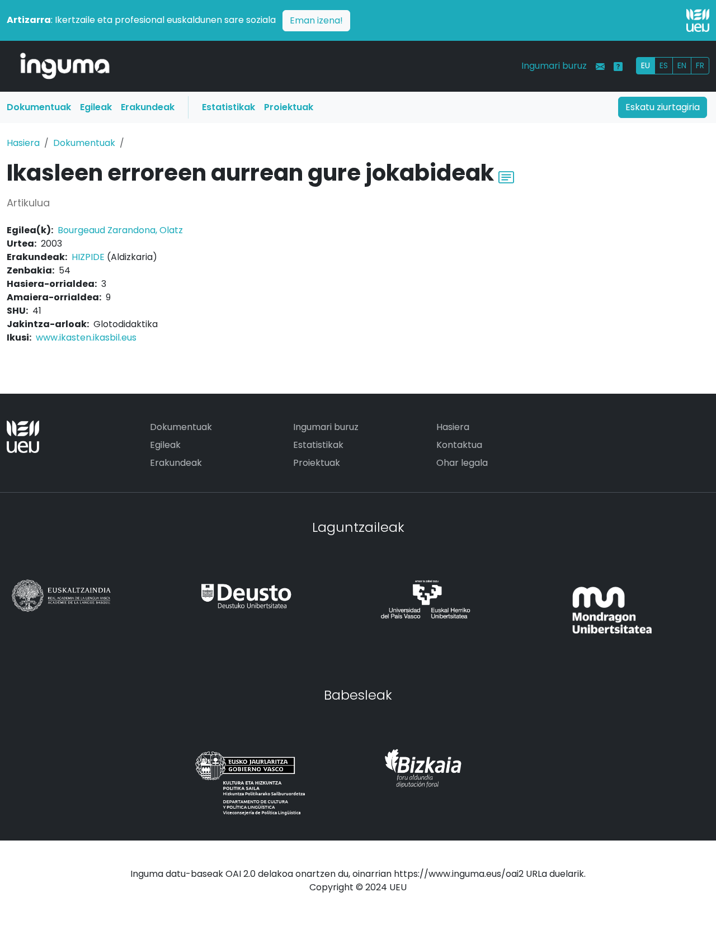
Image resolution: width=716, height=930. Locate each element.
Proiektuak (288, 107)
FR (700, 65)
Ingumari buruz (554, 65)
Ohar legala (462, 462)
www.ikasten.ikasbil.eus (86, 337)
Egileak (96, 107)
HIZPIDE (88, 257)
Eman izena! (316, 20)
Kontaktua (459, 444)
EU (645, 65)
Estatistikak (228, 107)
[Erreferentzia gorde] (506, 176)
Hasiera (23, 142)
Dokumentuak (39, 107)
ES (664, 65)
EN (681, 65)
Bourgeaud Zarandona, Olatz (120, 230)
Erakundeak (148, 107)
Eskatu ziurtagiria (662, 107)
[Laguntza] (618, 66)
